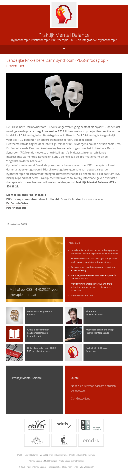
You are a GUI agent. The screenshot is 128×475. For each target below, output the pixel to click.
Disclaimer (67, 467)
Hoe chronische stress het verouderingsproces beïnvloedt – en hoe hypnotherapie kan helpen (94, 252)
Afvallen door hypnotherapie (71, 461)
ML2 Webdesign (87, 467)
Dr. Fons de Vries (17, 203)
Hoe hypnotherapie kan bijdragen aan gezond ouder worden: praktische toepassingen (94, 260)
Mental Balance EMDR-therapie (43, 461)
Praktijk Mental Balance (27, 455)
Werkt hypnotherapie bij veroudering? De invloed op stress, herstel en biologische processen (91, 287)
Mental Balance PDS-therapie (82, 455)
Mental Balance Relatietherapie (54, 455)
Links (76, 467)
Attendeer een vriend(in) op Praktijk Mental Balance (100, 331)
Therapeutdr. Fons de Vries (94, 313)
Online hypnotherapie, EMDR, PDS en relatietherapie (41, 349)
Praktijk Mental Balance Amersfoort (97, 349)
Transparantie (54, 467)
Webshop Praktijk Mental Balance (39, 313)
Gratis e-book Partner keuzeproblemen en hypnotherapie (38, 332)
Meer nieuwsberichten (82, 295)
